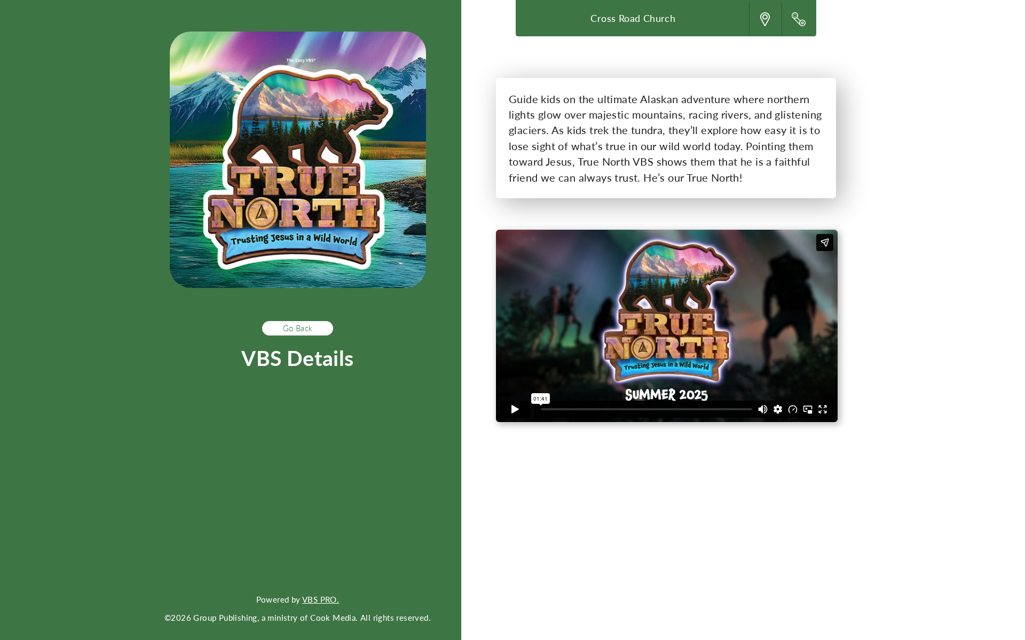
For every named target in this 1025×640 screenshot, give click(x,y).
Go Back (298, 328)
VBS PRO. (320, 599)
